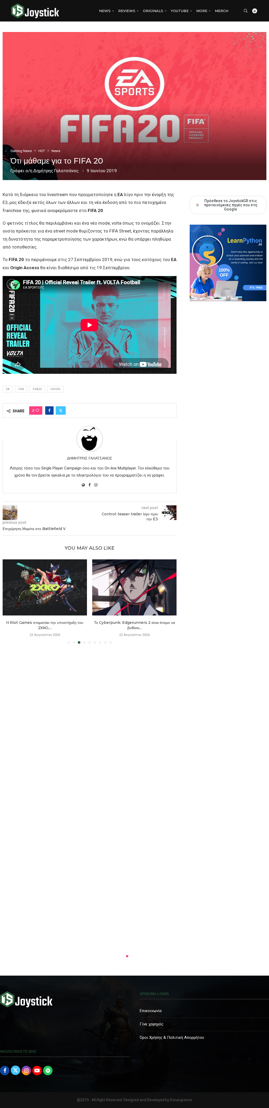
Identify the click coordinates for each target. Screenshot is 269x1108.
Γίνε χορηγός (151, 1024)
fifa (21, 389)
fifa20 (37, 389)
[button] (9, 601)
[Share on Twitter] (61, 410)
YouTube (180, 11)
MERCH (221, 11)
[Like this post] (37, 410)
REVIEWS (126, 11)
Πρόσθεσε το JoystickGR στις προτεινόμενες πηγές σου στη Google (230, 205)
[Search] (245, 10)
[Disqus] (90, 723)
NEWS (105, 11)
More (201, 11)
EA (7, 389)
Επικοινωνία (151, 1010)
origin (55, 389)
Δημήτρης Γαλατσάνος (56, 170)
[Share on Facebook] (49, 410)
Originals (153, 11)
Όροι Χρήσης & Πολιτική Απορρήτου (172, 1037)
